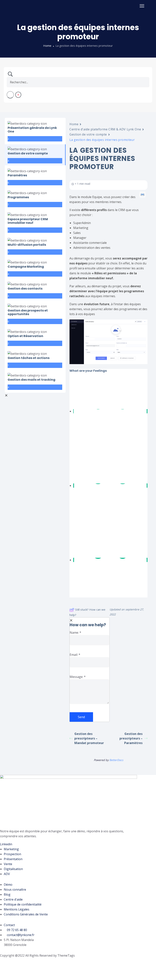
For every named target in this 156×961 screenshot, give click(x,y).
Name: (75, 632)
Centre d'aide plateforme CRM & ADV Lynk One (105, 129)
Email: (75, 655)
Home (47, 45)
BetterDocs (116, 760)
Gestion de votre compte (88, 134)
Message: (78, 677)
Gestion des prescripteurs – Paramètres (130, 738)
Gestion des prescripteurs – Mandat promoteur (89, 738)
